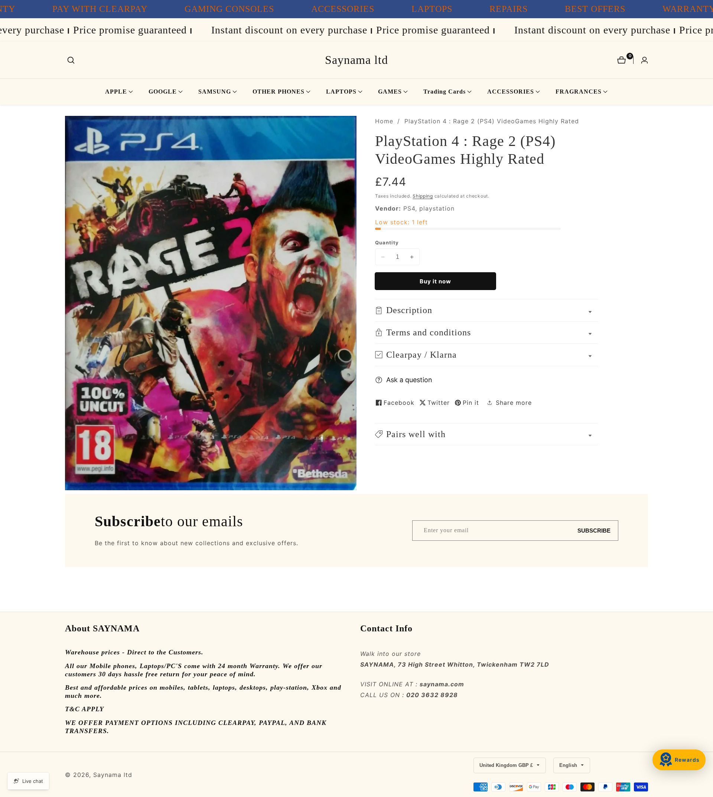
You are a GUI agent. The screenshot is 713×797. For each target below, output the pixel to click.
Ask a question (409, 379)
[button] (116, 92)
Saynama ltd (112, 775)
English (569, 765)
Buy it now (435, 281)
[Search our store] (71, 60)
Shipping (423, 196)
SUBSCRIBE (594, 530)
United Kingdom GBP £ (506, 765)
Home (384, 121)
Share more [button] (514, 402)
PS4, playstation (429, 208)
